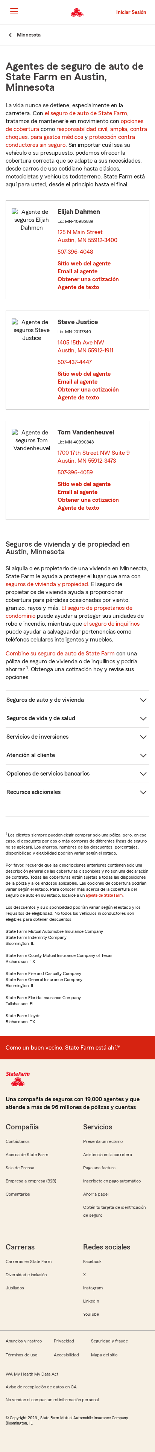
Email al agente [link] (77, 271)
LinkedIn (91, 1301)
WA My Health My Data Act (32, 1374)
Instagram (93, 1288)
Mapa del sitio (104, 1355)
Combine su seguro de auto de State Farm (60, 654)
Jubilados (15, 1288)
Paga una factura (99, 1168)
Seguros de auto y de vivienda (45, 700)
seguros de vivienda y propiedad (47, 584)
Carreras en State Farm (29, 1261)
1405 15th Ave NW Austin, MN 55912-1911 (86, 346)
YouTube (91, 1314)
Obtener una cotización (88, 279)
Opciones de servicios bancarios (48, 774)
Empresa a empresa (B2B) (31, 1181)
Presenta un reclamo (103, 1141)
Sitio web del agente (84, 264)
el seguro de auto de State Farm (86, 113)
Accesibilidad (66, 1355)
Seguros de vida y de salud (40, 718)
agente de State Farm (104, 895)
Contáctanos (18, 1141)
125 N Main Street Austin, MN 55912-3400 (88, 236)
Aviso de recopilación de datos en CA (41, 1387)
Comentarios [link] (18, 1194)
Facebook (92, 1261)
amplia (118, 129)
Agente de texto (78, 287)
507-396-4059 (75, 472)
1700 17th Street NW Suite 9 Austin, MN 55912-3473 (94, 457)
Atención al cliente (30, 755)
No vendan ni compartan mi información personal (52, 1399)
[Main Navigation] (14, 11)
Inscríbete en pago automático (112, 1181)
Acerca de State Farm (27, 1154)
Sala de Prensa (20, 1168)
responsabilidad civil (81, 129)
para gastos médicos (56, 137)
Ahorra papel (95, 1194)
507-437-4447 (75, 362)
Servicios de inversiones (37, 737)
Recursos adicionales (33, 792)
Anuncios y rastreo (24, 1341)
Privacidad (64, 1341)
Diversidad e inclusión (26, 1274)
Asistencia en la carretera (107, 1154)
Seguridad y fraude (109, 1341)
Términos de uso (21, 1355)
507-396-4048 (75, 252)
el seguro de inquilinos (112, 624)
